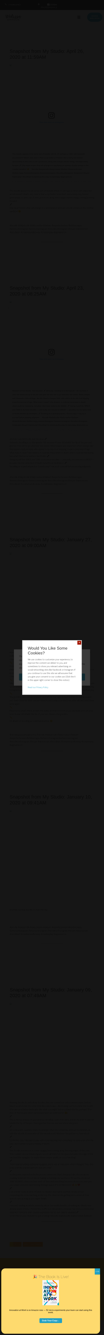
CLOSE (97, 1271)
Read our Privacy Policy (38, 687)
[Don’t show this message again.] (79, 643)
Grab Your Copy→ (50, 1320)
